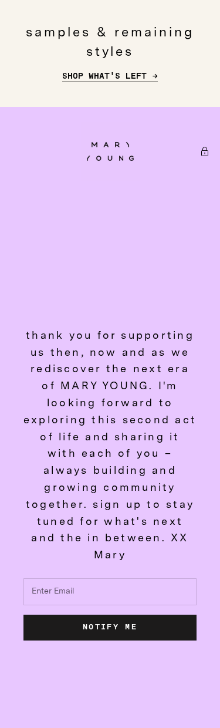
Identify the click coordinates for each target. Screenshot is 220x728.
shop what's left (104, 76)
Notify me (110, 627)
